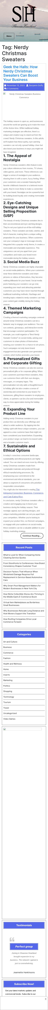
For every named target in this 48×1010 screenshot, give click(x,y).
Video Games (9, 719)
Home (6, 669)
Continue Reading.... (32, 536)
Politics (6, 686)
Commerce (8, 653)
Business (7, 647)
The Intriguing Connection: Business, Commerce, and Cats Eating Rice (23, 493)
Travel (6, 708)
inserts (6, 675)
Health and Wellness (12, 664)
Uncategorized (10, 713)
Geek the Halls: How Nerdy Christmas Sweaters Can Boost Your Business (20, 73)
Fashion (6, 658)
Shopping (7, 691)
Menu (9, 36)
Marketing (7, 680)
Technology (8, 697)
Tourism (7, 702)
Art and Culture (10, 642)
